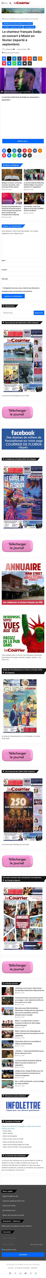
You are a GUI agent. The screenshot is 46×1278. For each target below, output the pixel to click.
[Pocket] (4, 63)
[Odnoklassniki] (40, 58)
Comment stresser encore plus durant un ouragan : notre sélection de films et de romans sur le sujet (29, 1000)
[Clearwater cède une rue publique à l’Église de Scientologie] (7, 1044)
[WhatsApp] (14, 63)
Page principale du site (10, 1196)
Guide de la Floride (9, 1205)
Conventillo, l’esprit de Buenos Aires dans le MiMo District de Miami (34, 208)
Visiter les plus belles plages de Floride (16, 1144)
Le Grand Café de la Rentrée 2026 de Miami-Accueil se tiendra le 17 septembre (34, 185)
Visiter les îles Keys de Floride (13, 1142)
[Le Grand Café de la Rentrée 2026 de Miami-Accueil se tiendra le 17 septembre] (34, 175)
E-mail (4, 270)
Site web (5, 279)
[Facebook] (4, 58)
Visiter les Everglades (10, 1136)
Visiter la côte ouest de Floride (13, 1139)
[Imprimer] (30, 63)
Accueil (6, 19)
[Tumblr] (19, 58)
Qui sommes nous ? (9, 1210)
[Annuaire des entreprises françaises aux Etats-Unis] (23, 10)
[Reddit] (30, 58)
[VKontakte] (35, 58)
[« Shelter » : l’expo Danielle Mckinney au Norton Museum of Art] (7, 1054)
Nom (4, 260)
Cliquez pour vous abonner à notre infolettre (17, 1226)
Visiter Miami (7, 1131)
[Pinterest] (24, 58)
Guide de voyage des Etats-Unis (13, 1201)
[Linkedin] (14, 58)
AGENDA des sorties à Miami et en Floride (24, 19)
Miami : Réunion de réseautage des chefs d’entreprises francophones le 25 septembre (29, 1033)
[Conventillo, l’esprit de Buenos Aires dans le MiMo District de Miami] (34, 198)
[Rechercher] (10, 3)
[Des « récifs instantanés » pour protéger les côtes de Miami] (7, 1084)
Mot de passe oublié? (36, 1244)
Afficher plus (22, 141)
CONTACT (34, 1268)
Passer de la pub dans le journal (13, 1215)
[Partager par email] (24, 63)
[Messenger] (9, 63)
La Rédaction (9, 49)
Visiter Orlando (8, 1133)
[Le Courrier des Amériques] (21, 3)
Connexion (23, 1254)
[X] (9, 58)
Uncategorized (29, 27)
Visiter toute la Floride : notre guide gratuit (17, 1147)
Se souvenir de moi (9, 1249)
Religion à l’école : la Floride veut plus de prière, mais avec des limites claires (12, 185)
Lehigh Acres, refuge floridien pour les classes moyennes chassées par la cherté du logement (29, 1073)
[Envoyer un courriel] (14, 49)
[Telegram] (19, 63)
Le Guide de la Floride (22, 1268)
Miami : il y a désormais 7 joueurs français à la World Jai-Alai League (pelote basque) (27, 1023)
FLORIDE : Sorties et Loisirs (12, 27)
